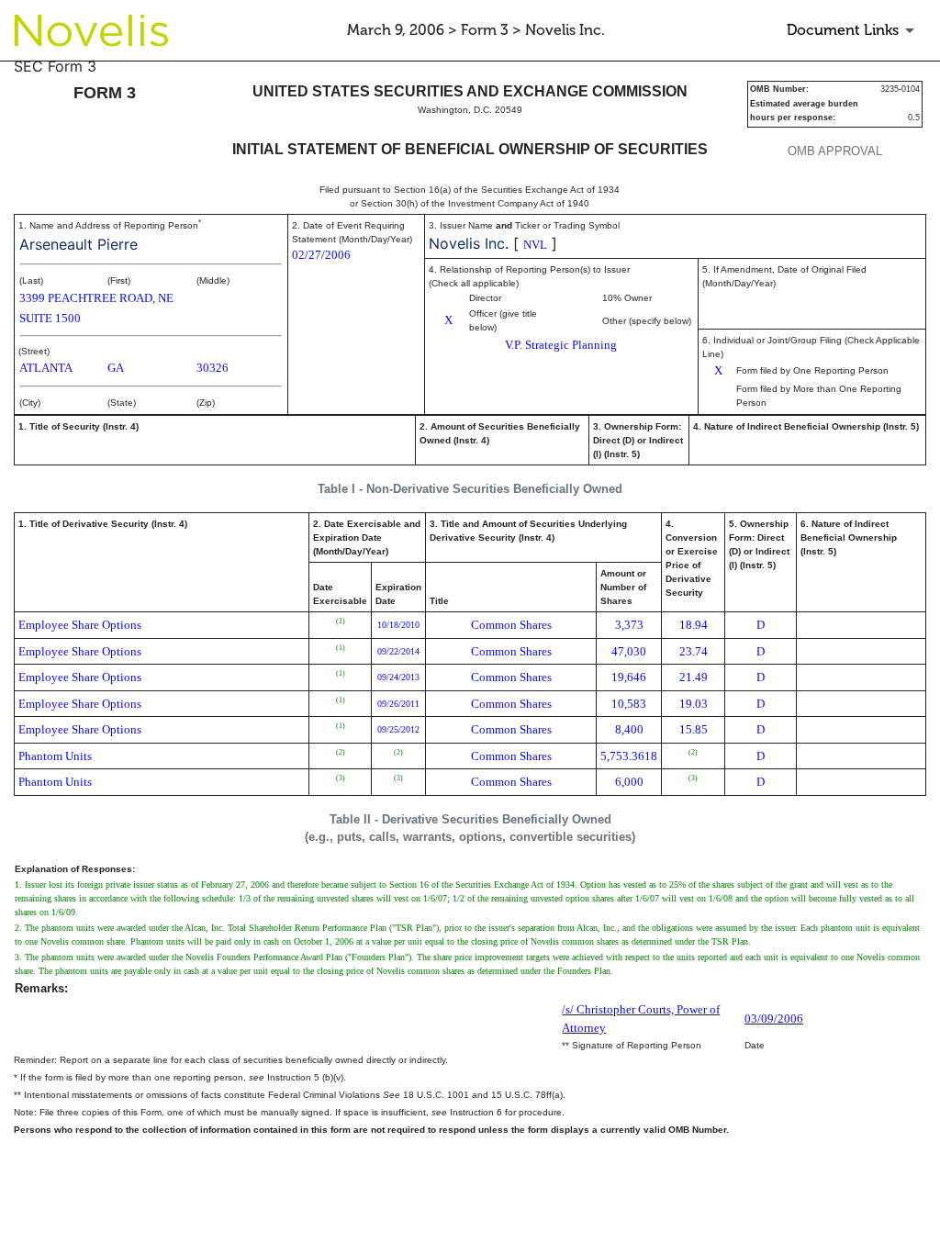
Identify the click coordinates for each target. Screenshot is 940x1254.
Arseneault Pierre (78, 244)
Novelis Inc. (469, 243)
